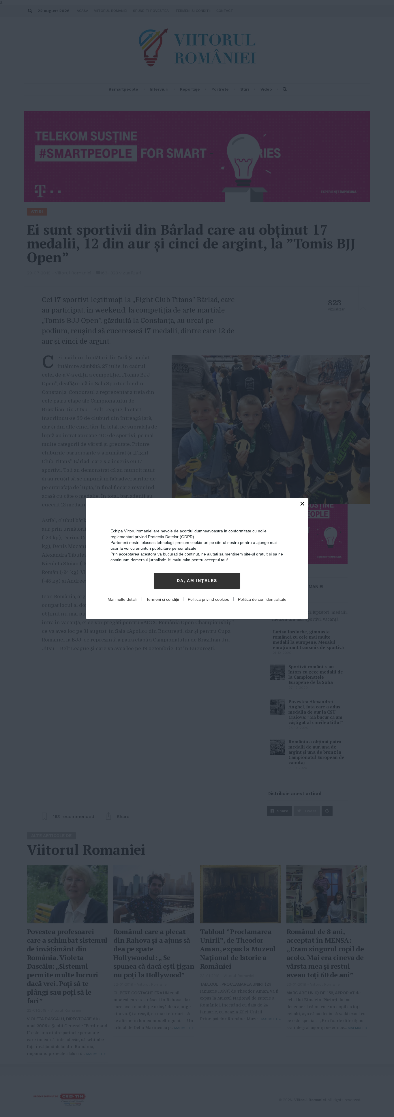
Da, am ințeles (197, 581)
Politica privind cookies (208, 599)
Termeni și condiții (162, 599)
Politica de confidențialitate (262, 599)
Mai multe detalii (122, 599)
